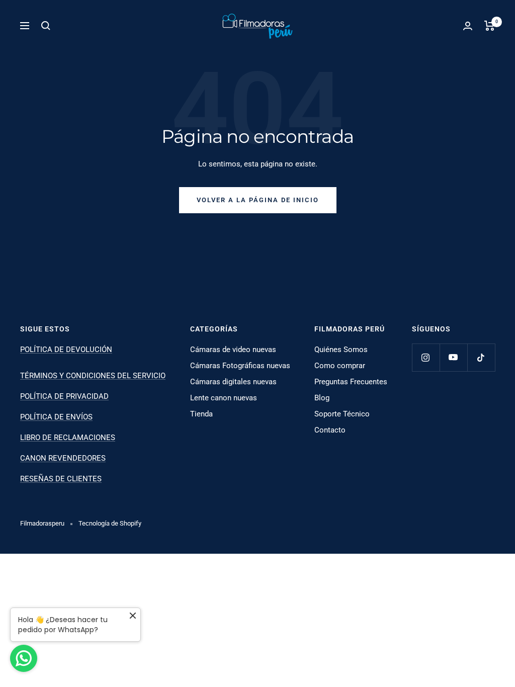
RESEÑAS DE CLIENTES (61, 478)
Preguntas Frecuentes (350, 381)
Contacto (330, 430)
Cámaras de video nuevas (233, 349)
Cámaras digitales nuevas (233, 381)
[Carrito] (489, 26)
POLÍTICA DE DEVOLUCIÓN (66, 349)
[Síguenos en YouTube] (453, 357)
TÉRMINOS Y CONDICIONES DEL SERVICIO (92, 375)
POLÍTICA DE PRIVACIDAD (64, 396)
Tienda (201, 413)
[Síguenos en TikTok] (481, 357)
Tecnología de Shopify (109, 523)
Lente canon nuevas (223, 397)
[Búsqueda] (45, 25)
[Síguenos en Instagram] (426, 357)
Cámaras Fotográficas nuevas (240, 365)
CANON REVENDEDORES (63, 458)
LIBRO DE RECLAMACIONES (67, 437)
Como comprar (339, 365)
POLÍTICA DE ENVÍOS (56, 416)
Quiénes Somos (341, 349)
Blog (321, 397)
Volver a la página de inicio (258, 200)
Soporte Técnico (342, 413)
